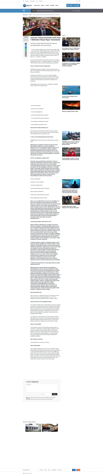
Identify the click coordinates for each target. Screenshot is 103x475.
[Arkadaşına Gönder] (26, 52)
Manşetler (26, 1)
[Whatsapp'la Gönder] (26, 50)
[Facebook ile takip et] (73, 470)
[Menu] (68, 5)
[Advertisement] (14, 31)
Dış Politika (37, 5)
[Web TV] (77, 1)
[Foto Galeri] (79, 1)
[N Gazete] (27, 5)
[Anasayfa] (23, 1)
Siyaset (47, 5)
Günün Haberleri (32, 1)
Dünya (56, 5)
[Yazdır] (26, 54)
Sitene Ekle (40, 1)
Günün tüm (76, 10)
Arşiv (37, 1)
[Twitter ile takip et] (76, 470)
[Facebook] (26, 44)
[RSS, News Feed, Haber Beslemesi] (78, 470)
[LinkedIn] (26, 48)
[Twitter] (26, 46)
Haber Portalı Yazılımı (28, 473)
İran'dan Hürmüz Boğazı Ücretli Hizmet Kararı (45, 10)
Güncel (42, 5)
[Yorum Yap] (26, 56)
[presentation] (26, 10)
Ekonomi (52, 5)
